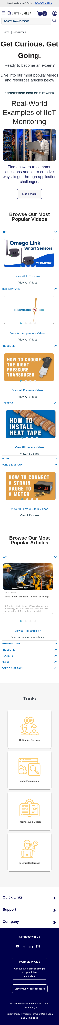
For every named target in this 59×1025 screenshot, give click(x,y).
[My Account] (54, 13)
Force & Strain (12, 464)
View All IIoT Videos (28, 276)
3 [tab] (30, 266)
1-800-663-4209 (43, 3)
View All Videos (28, 282)
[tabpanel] (28, 253)
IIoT (4, 232)
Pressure (8, 346)
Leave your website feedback (29, 988)
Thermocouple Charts (29, 821)
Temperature (11, 289)
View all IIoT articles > (27, 630)
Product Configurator (29, 781)
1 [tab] (21, 266)
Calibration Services (29, 740)
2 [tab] (26, 266)
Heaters (7, 403)
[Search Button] (54, 21)
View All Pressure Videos (27, 390)
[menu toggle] (4, 13)
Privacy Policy (13, 1014)
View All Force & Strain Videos (29, 509)
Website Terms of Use (33, 1014)
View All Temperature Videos (27, 333)
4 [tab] (35, 266)
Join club (29, 976)
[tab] (29, 232)
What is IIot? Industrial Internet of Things (27, 596)
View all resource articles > (27, 637)
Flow (5, 458)
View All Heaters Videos (29, 447)
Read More (29, 194)
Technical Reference (29, 863)
